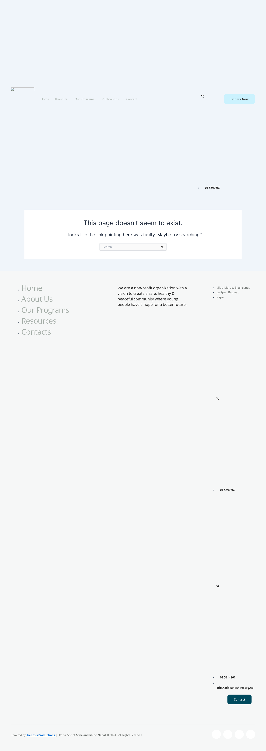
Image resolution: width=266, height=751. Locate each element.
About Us (60, 99)
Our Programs (84, 99)
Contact (131, 99)
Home (45, 99)
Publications (110, 99)
